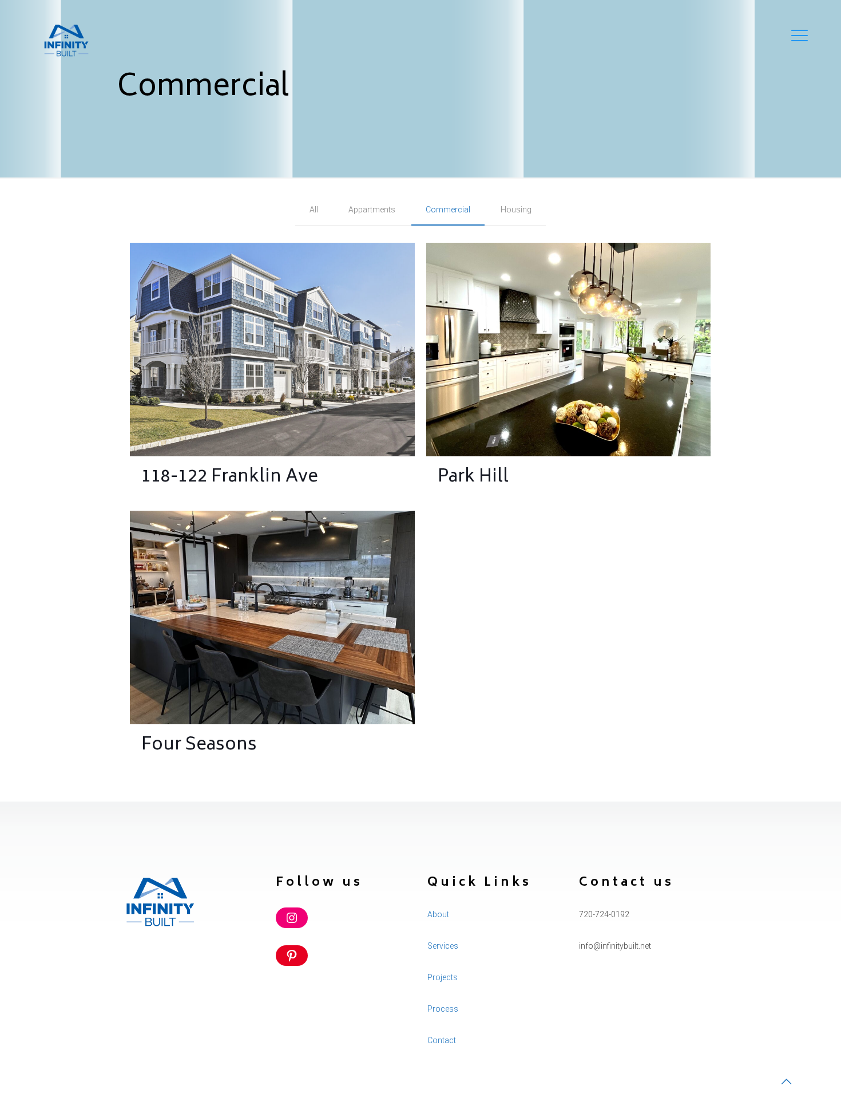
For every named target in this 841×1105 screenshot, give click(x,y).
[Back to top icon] (786, 1082)
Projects (442, 977)
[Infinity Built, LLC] (65, 40)
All (314, 209)
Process (442, 1008)
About (438, 914)
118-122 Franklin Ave (229, 478)
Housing (516, 209)
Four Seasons (199, 746)
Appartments (371, 209)
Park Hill (473, 478)
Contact (441, 1040)
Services (442, 945)
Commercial (448, 209)
